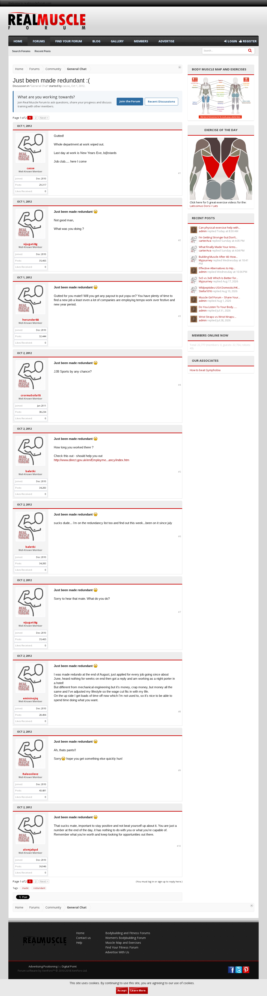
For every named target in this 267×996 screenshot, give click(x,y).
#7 (179, 612)
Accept (122, 990)
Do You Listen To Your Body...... (218, 307)
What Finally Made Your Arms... (218, 247)
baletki (30, 471)
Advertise (166, 41)
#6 (179, 536)
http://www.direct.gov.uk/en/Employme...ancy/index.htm (91, 460)
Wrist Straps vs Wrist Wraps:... (217, 317)
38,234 (42, 411)
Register (249, 41)
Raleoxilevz (30, 774)
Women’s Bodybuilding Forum (125, 938)
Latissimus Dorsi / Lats (204, 206)
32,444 (42, 336)
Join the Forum (130, 101)
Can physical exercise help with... (219, 227)
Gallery (117, 41)
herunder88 (30, 320)
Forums (39, 41)
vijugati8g (30, 244)
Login (232, 41)
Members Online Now (210, 335)
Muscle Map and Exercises (123, 943)
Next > (44, 118)
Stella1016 (205, 291)
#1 (179, 173)
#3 (179, 316)
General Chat (39, 86)
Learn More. (138, 990)
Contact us (83, 938)
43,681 (42, 790)
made (25, 888)
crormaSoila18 (30, 395)
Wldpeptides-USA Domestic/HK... (219, 287)
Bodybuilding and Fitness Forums (127, 933)
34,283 (42, 487)
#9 (179, 770)
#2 (179, 240)
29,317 (42, 184)
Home (18, 41)
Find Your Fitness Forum (121, 947)
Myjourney (205, 260)
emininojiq (30, 698)
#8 (179, 711)
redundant (39, 888)
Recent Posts (43, 51)
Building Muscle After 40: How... (218, 257)
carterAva (205, 241)
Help (79, 943)
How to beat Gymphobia (205, 370)
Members (141, 41)
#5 (179, 471)
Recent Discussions (161, 101)
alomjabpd (30, 849)
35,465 (42, 260)
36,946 (42, 866)
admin (203, 231)
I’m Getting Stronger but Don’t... (218, 237)
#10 (179, 846)
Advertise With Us (117, 952)
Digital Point (69, 966)
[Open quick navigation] (179, 67)
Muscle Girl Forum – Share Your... (219, 297)
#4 (179, 384)
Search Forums (21, 51)
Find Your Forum (68, 41)
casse (66, 86)
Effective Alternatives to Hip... (217, 268)
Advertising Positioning (43, 966)
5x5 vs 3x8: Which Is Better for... (218, 278)
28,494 (42, 714)
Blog (96, 41)
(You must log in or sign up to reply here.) (159, 881)
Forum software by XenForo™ (52, 970)
